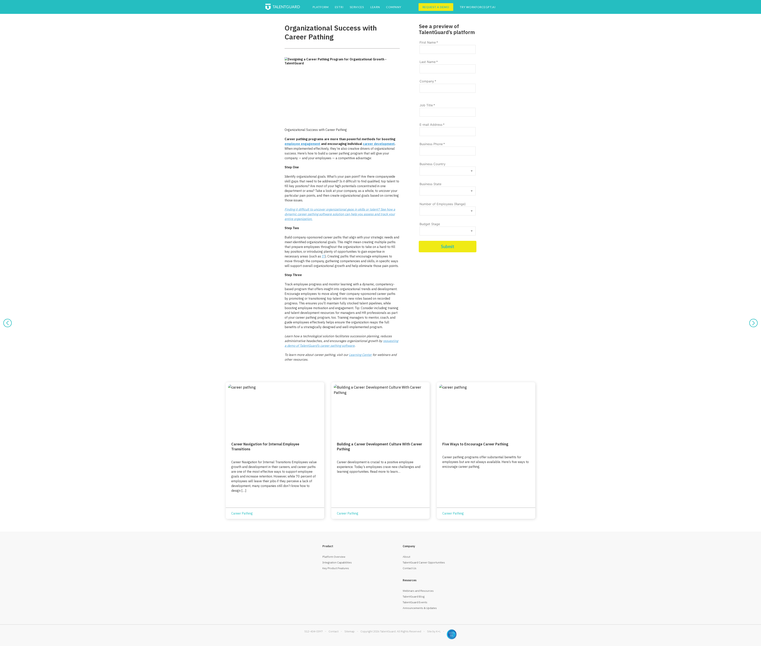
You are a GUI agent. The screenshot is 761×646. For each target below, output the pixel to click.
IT (323, 256)
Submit (447, 246)
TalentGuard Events (415, 602)
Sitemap (349, 631)
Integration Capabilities (337, 562)
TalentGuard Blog (413, 596)
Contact (333, 631)
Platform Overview (333, 556)
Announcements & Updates (420, 608)
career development (379, 144)
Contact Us (409, 568)
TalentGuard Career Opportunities (424, 562)
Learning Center (360, 355)
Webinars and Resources (418, 591)
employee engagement (302, 144)
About (406, 556)
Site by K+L (434, 631)
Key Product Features (335, 568)
